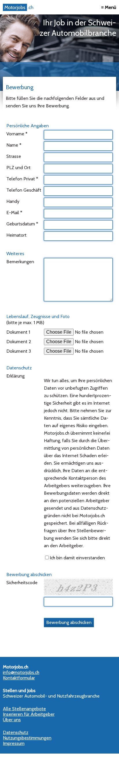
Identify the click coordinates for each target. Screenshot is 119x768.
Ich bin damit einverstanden (77, 557)
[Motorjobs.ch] (19, 7)
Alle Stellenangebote (24, 708)
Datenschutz (15, 732)
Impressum (14, 743)
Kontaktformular (19, 678)
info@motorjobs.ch (21, 672)
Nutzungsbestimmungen (27, 738)
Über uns (12, 719)
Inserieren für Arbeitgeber (29, 714)
